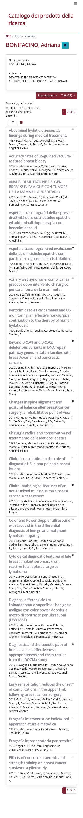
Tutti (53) (67, 95)
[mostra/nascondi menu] (75, 3)
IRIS (8, 36)
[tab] (13, 122)
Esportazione (46, 95)
